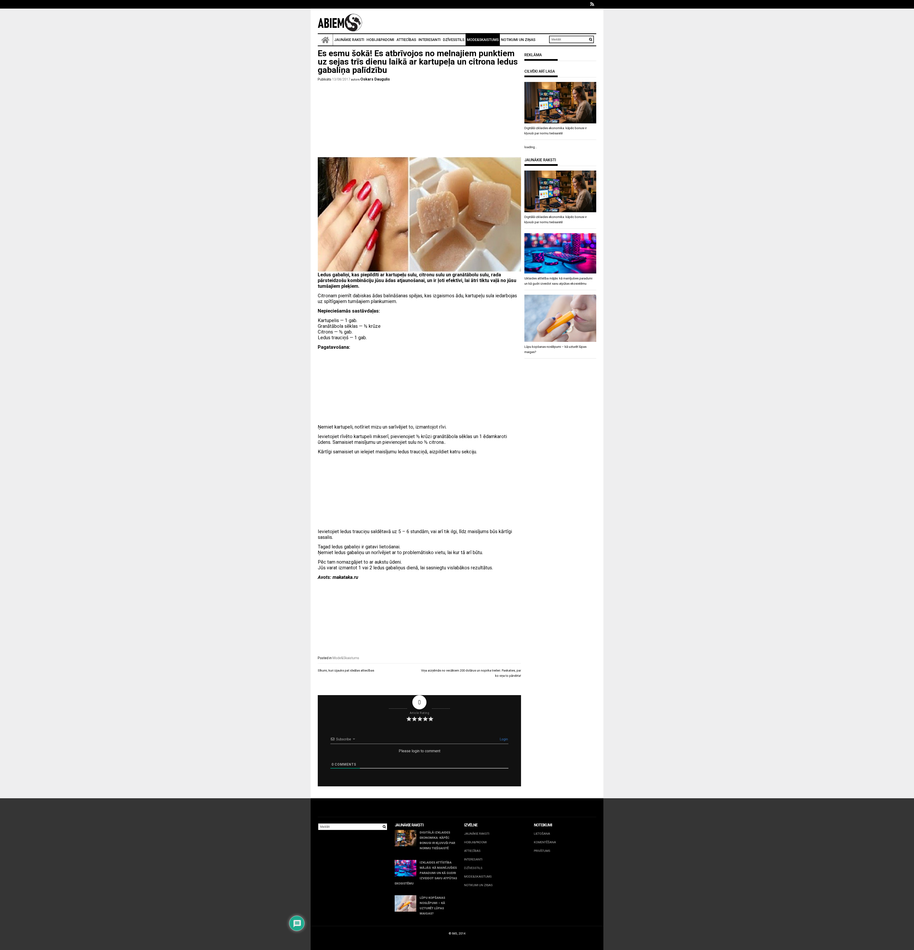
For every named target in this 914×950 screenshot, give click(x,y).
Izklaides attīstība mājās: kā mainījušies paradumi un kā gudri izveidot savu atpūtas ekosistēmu (426, 873)
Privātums (542, 851)
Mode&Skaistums (483, 40)
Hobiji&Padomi (380, 40)
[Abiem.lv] (325, 39)
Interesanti (429, 40)
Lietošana (542, 833)
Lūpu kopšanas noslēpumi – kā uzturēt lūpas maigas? (432, 905)
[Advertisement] (419, 120)
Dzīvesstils (453, 40)
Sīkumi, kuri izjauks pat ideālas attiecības (346, 670)
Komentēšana (545, 842)
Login (503, 739)
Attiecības (406, 40)
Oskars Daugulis (375, 79)
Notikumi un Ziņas (518, 40)
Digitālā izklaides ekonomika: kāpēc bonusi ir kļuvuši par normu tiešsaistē (437, 840)
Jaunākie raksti (349, 40)
